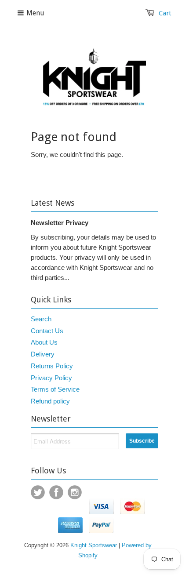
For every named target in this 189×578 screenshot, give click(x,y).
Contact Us (47, 330)
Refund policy (50, 401)
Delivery (43, 354)
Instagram (75, 492)
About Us (44, 342)
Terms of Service (55, 389)
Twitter (38, 492)
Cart (165, 13)
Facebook (56, 492)
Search (41, 319)
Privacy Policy (51, 378)
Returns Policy (52, 366)
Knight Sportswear (93, 545)
